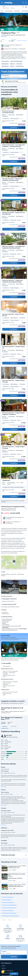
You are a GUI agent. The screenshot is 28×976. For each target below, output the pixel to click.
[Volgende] (25, 103)
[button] (2, 971)
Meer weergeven (22, 58)
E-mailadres (4, 951)
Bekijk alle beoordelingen (22, 40)
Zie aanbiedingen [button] (13, 127)
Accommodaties (8, 11)
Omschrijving (17, 11)
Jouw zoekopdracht (5, 75)
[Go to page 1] (13, 108)
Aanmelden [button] (14, 956)
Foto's (2, 11)
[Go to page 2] (13, 142)
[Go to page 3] (14, 311)
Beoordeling (13, 726)
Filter (14, 973)
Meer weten (3, 786)
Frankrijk (3, 919)
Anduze (9, 919)
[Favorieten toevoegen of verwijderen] (23, 7)
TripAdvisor (4, 726)
